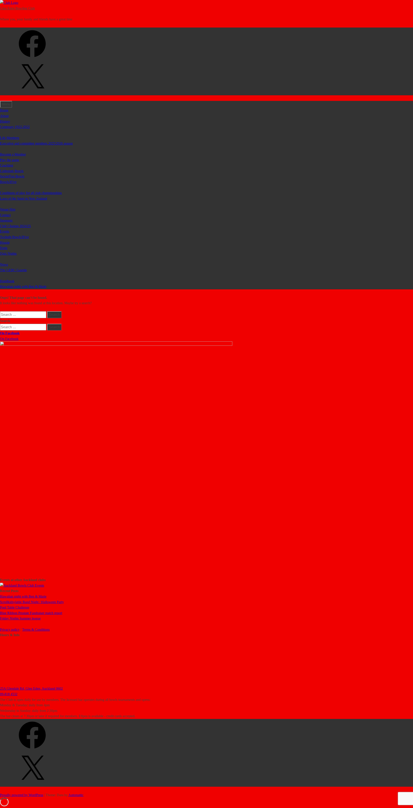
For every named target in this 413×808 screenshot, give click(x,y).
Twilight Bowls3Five (14, 237)
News (4, 264)
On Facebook (10, 333)
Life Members (9, 138)
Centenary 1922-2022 (15, 127)
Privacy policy (10, 629)
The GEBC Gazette (13, 270)
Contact (5, 215)
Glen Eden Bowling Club (17, 8)
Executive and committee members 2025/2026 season (36, 143)
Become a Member (13, 154)
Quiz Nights (8, 253)
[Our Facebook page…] (32, 58)
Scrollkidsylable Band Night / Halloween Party (32, 602)
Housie (5, 242)
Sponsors (6, 220)
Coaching (6, 165)
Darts (3, 248)
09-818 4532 (8, 694)
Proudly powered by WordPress (21, 795)
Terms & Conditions (36, 629)
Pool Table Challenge (14, 607)
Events (4, 231)
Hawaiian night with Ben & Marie (23, 286)
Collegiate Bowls (11, 171)
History (5, 121)
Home (4, 110)
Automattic (75, 795)
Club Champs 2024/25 (15, 226)
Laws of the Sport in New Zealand (23, 198)
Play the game (9, 160)
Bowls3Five (8, 182)
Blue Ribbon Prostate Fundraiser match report (31, 613)
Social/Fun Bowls (12, 176)
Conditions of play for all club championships (31, 193)
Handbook (7, 281)
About (4, 116)
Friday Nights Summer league (20, 618)
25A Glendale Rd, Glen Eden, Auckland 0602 (31, 688)
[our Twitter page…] (32, 92)
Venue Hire (7, 209)
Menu (6, 104)
